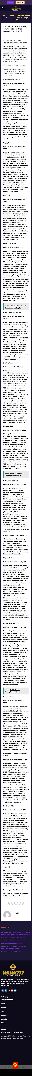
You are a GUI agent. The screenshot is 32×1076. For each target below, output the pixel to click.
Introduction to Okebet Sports (12, 943)
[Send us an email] (9, 990)
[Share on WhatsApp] (8, 903)
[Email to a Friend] (17, 903)
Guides (11, 16)
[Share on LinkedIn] (23, 903)
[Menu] (2, 8)
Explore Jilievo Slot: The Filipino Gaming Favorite (13, 939)
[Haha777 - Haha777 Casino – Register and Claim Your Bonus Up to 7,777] (16, 8)
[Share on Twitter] (14, 903)
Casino (3, 1007)
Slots (3, 1003)
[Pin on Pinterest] (20, 903)
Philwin (4, 1019)
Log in (11, 2)
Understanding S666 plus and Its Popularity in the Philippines (13, 947)
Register (20, 2)
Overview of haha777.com (11, 952)
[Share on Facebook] (11, 903)
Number (4, 1015)
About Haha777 (7, 999)
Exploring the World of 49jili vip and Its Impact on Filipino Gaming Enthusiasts (16, 933)
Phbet (3, 1023)
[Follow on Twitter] (6, 990)
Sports (3, 1011)
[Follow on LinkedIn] (15, 990)
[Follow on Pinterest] (12, 990)
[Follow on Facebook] (2, 990)
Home (4, 16)
